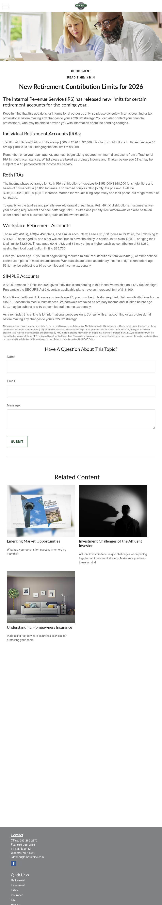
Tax (13, 900)
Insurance (17, 895)
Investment (18, 885)
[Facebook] (13, 863)
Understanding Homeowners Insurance (39, 627)
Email (11, 381)
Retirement (18, 880)
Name (11, 356)
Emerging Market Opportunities (33, 541)
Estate (15, 890)
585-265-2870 (29, 840)
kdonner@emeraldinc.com (27, 857)
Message (13, 405)
